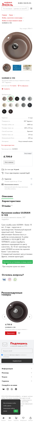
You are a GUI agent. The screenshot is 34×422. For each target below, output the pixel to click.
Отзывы (7, 205)
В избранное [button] (24, 86)
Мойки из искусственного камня (12, 21)
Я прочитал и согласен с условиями (15, 356)
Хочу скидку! (27, 153)
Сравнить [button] (7, 89)
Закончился (11, 333)
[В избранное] (19, 333)
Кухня (11, 15)
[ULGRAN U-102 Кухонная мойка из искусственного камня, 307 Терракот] (6, 68)
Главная (4, 15)
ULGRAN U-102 (10, 327)
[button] (31, 179)
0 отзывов (13, 86)
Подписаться (17, 361)
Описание (7, 196)
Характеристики (11, 201)
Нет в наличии (9, 162)
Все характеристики (7, 145)
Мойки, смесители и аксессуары (12, 18)
